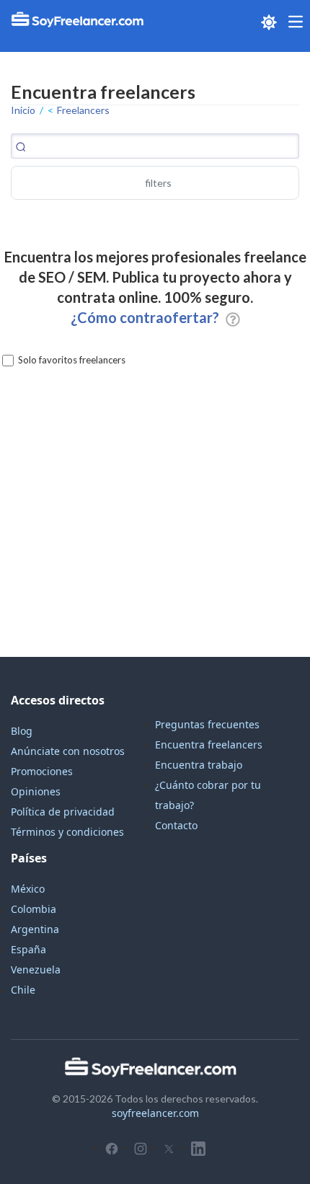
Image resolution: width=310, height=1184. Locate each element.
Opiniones (36, 791)
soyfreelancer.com (155, 1113)
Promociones (42, 771)
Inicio (23, 110)
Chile (23, 990)
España (28, 949)
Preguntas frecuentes (207, 724)
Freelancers (83, 110)
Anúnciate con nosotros (68, 751)
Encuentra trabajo (198, 765)
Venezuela (36, 969)
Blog (21, 731)
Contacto (176, 825)
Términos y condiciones (67, 832)
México (28, 889)
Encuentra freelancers (208, 744)
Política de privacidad (63, 811)
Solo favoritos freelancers (71, 360)
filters (158, 183)
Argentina (35, 929)
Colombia (33, 909)
